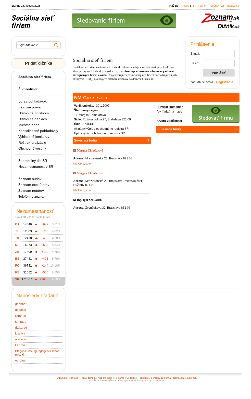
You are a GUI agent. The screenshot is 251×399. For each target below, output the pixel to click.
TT (17, 231)
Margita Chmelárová (90, 150)
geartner (20, 304)
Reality (185, 5)
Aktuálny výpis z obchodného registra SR (101, 128)
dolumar (20, 310)
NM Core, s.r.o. (82, 163)
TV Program (200, 5)
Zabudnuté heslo (201, 82)
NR (17, 245)
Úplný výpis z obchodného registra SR (99, 133)
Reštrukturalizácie (32, 142)
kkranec (20, 316)
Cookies (131, 377)
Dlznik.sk (62, 377)
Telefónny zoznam (32, 196)
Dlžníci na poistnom (33, 113)
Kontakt (73, 377)
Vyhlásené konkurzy (33, 137)
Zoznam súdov (29, 179)
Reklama (119, 377)
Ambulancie (232, 5)
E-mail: (195, 53)
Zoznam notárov (31, 191)
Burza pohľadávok (32, 101)
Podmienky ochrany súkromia (154, 377)
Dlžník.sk (115, 67)
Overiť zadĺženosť (170, 121)
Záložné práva (29, 107)
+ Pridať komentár (170, 107)
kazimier (20, 345)
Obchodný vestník (32, 148)
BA (17, 224)
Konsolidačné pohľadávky (38, 131)
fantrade (20, 321)
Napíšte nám (105, 377)
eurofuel (20, 360)
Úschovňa (216, 5)
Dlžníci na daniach (32, 119)
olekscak (21, 339)
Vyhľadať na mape (169, 111)
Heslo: (194, 63)
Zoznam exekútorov (33, 185)
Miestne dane (28, 125)
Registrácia (224, 82)
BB (17, 258)
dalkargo (21, 327)
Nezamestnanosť (35, 211)
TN (17, 238)
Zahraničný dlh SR (32, 161)
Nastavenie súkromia (185, 377)
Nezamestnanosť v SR (35, 166)
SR (17, 279)
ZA (17, 252)
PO (17, 265)
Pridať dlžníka (38, 63)
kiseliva (20, 333)
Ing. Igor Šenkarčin (89, 200)
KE (17, 272)
